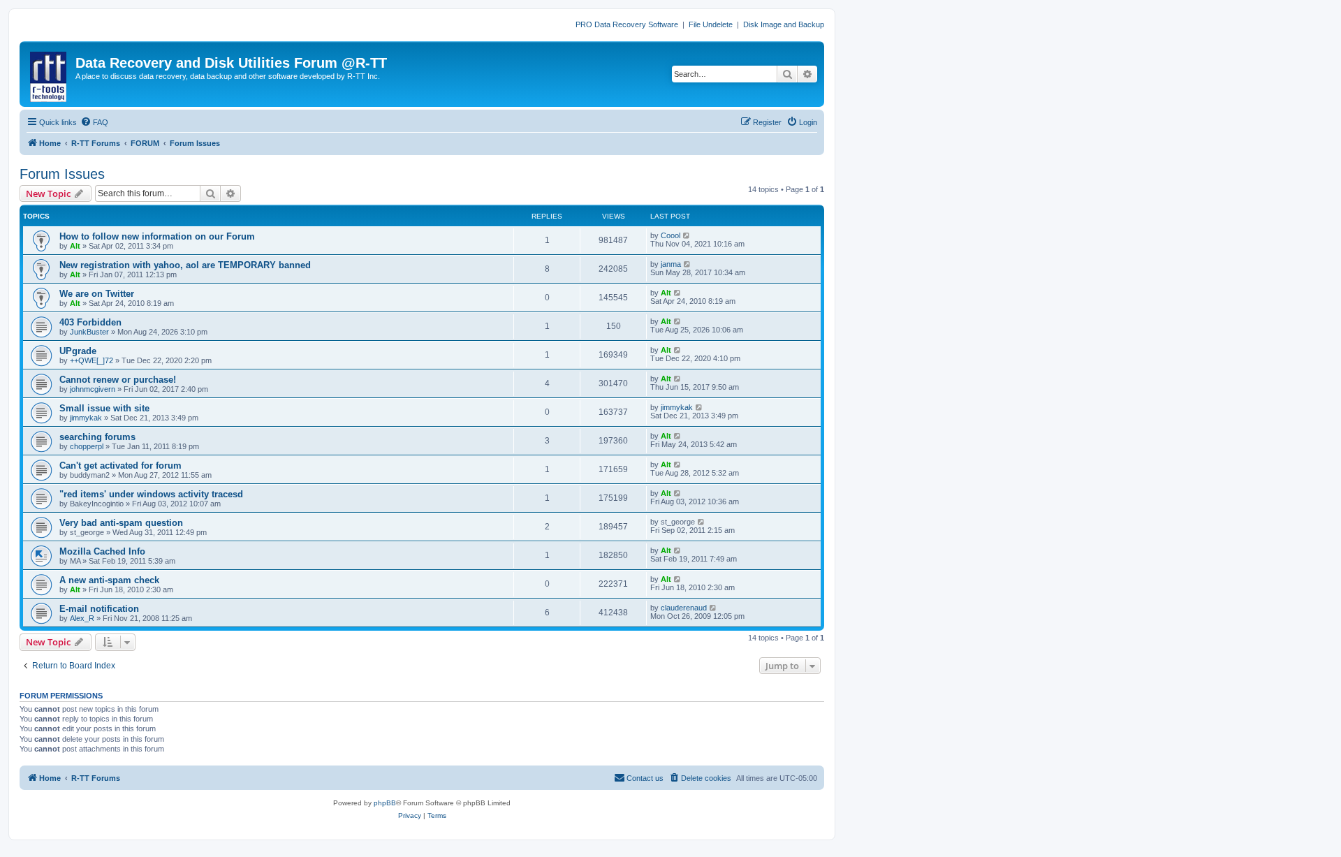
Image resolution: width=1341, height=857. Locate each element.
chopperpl (86, 446)
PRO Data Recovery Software (627, 24)
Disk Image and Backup (783, 24)
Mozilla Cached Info (102, 551)
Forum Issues (62, 174)
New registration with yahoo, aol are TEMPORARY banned (185, 265)
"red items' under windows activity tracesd (151, 494)
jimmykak (86, 417)
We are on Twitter (96, 293)
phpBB (385, 803)
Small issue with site (104, 408)
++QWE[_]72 (91, 360)
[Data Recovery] (49, 74)
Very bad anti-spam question (121, 523)
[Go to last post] (686, 235)
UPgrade (77, 351)
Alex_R (82, 618)
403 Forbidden (90, 322)
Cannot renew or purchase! (117, 379)
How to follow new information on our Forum (157, 236)
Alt (75, 246)
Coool (670, 235)
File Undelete (711, 24)
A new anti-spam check (109, 580)
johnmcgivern (92, 389)
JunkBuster (89, 332)
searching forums (97, 437)
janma (671, 264)
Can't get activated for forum (120, 465)
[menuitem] (94, 122)
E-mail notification (99, 608)
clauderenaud (684, 607)
